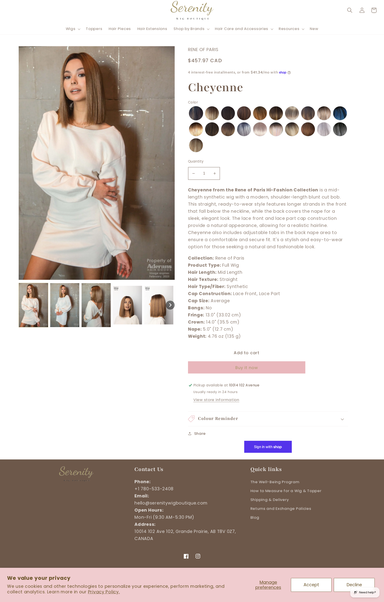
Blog (254, 517)
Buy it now (246, 367)
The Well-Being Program (275, 482)
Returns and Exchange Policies (280, 508)
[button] (350, 10)
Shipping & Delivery (269, 499)
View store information (216, 399)
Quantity (196, 161)
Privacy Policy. (104, 592)
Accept (311, 585)
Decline (354, 585)
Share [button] (200, 433)
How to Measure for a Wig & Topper (286, 490)
